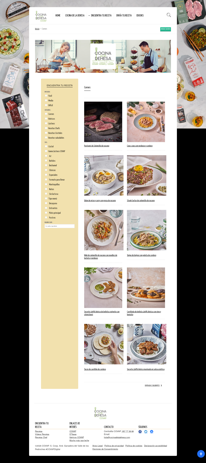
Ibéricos (51, 119)
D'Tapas (73, 434)
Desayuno (52, 203)
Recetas (38, 431)
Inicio (37, 29)
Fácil (50, 96)
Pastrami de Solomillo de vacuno (96, 146)
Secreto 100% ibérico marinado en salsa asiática (146, 369)
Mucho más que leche (79, 440)
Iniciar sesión (165, 29)
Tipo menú (52, 199)
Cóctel (51, 146)
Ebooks (140, 15)
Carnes (51, 114)
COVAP (73, 431)
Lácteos (51, 123)
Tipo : (46, 142)
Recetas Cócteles (55, 133)
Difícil (50, 105)
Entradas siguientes (152, 386)
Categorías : (48, 110)
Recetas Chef (41, 437)
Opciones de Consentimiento (105, 448)
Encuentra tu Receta (101, 15)
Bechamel (52, 165)
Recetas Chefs (54, 128)
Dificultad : (47, 92)
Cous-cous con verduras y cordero (139, 146)
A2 (49, 156)
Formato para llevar (56, 180)
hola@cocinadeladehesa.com (117, 437)
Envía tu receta (124, 15)
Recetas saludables (56, 138)
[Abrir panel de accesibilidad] (201, 454)
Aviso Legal (97, 445)
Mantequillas (54, 184)
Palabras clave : (49, 222)
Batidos (51, 161)
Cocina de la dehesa (74, 15)
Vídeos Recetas (42, 434)
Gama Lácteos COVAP (56, 151)
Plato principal (54, 213)
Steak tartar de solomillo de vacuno (141, 200)
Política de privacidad (114, 445)
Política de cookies (133, 445)
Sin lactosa (53, 194)
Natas (51, 189)
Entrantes (52, 208)
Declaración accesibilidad (155, 445)
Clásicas (52, 170)
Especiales (52, 175)
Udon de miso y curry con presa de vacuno (100, 200)
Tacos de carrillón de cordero (95, 369)
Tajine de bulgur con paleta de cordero (141, 255)
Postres (52, 218)
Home (57, 15)
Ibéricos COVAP (77, 437)
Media (50, 100)
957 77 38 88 (128, 431)
